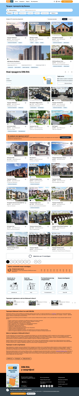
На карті (70, 19)
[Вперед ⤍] (39, 261)
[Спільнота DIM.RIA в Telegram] (47, 386)
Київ (8, 63)
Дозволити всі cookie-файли (18, 393)
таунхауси (54, 313)
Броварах (62, 351)
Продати (27, 1)
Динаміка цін (14, 292)
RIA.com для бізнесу (44, 377)
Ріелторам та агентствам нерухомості (46, 382)
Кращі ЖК (65, 292)
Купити (16, 1)
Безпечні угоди (61, 381)
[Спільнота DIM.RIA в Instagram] (41, 386)
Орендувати (21, 1)
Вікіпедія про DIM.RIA (63, 379)
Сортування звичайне (52, 19)
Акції (31, 292)
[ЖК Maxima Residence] (28, 52)
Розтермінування (47, 292)
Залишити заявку (65, 137)
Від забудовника (34, 1)
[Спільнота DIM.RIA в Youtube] (49, 386)
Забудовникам (61, 377)
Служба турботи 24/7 (63, 384)
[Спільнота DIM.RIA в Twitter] (52, 386)
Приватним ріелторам (45, 379)
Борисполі (58, 351)
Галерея (64, 19)
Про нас (60, 386)
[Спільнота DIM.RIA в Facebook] (44, 386)
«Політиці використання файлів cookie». (51, 391)
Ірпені (66, 351)
